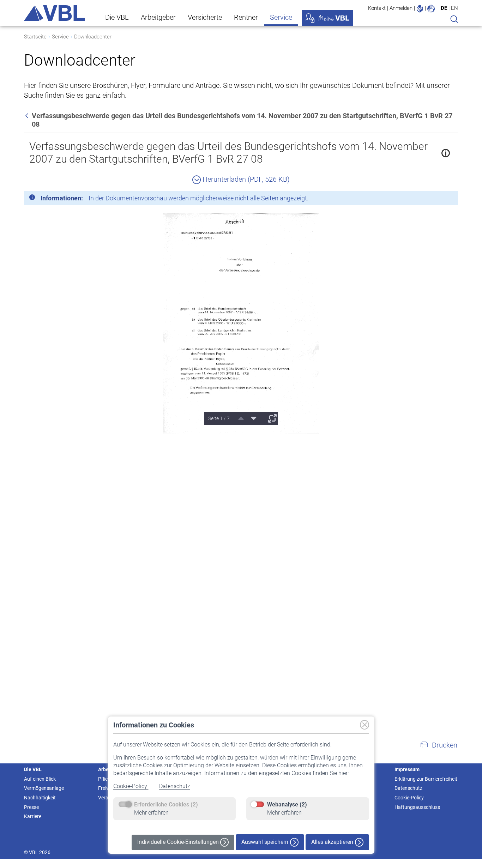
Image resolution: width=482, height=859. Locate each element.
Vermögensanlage (44, 788)
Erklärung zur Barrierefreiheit (425, 779)
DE (444, 8)
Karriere (32, 816)
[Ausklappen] (270, 418)
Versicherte (205, 17)
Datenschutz (174, 786)
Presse (31, 807)
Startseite (35, 37)
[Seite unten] (251, 418)
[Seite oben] (238, 418)
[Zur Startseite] (54, 13)
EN (454, 8)
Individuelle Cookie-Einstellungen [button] (178, 842)
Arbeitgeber (158, 17)
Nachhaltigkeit (40, 797)
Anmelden (401, 8)
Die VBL (117, 17)
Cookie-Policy (131, 786)
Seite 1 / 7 (219, 418)
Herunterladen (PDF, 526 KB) (245, 179)
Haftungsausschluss (417, 807)
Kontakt (377, 8)
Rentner (246, 17)
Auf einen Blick (40, 779)
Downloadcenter (93, 37)
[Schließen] (433, 199)
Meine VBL (327, 18)
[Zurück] (27, 116)
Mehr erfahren (151, 812)
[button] (438, 745)
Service (281, 17)
